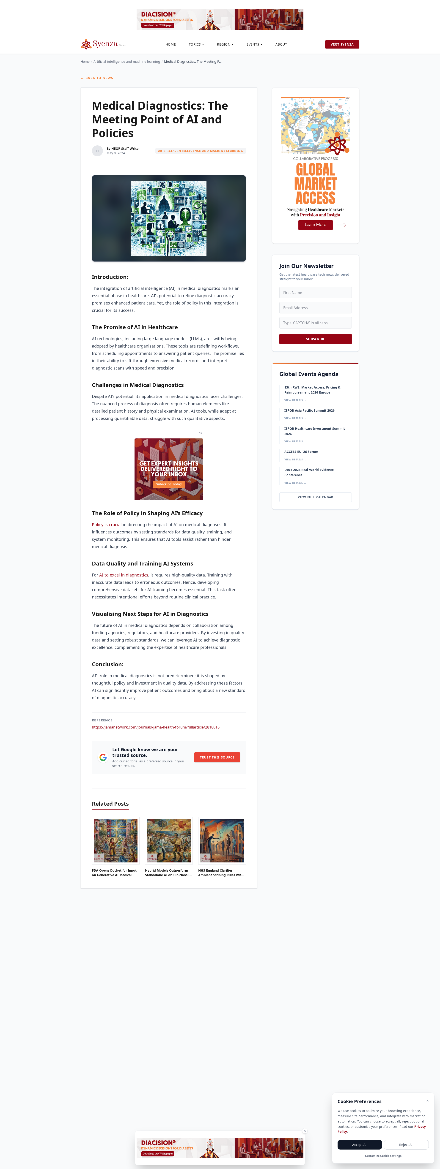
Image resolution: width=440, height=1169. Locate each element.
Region (225, 44)
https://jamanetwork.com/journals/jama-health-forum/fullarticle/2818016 (156, 727)
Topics (196, 44)
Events (255, 44)
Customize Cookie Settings (383, 1156)
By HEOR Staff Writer (123, 148)
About (281, 44)
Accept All (359, 1144)
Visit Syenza (342, 44)
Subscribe (315, 339)
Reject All (406, 1144)
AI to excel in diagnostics (123, 575)
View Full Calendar (315, 497)
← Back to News (97, 78)
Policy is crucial (107, 524)
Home (171, 44)
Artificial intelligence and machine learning (127, 61)
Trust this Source (217, 757)
